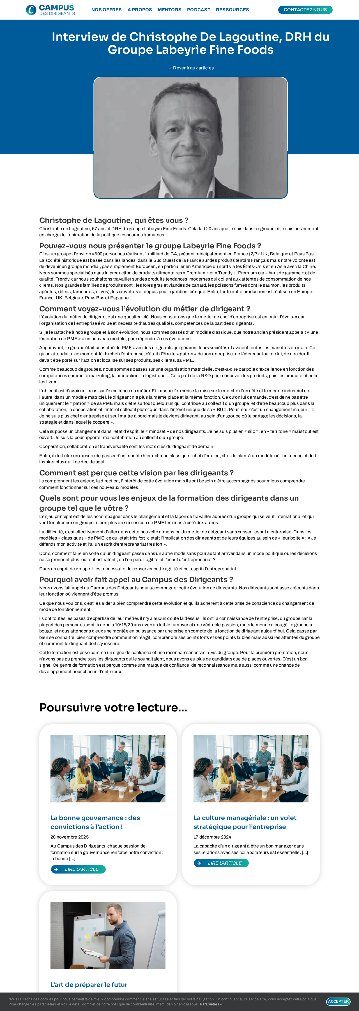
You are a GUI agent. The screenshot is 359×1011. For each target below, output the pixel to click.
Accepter (338, 1001)
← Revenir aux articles (191, 68)
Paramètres (210, 1004)
